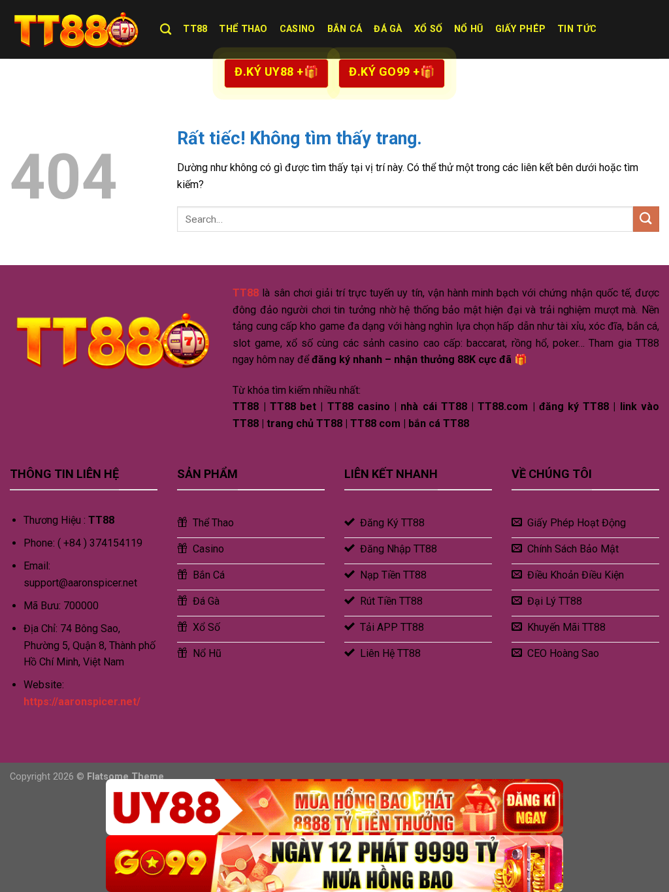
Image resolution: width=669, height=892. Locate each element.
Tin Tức (576, 29)
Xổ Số (428, 29)
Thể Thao (243, 29)
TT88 (195, 29)
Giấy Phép (520, 29)
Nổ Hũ (468, 29)
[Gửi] (646, 219)
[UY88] (334, 807)
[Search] (165, 29)
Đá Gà (388, 29)
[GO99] (334, 863)
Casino (298, 29)
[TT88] (75, 29)
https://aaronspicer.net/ (82, 701)
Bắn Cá (345, 29)
